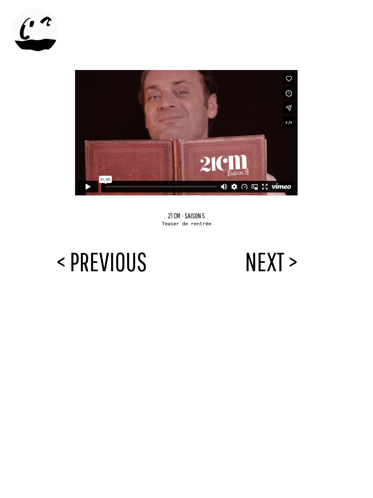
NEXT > (271, 261)
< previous (101, 261)
